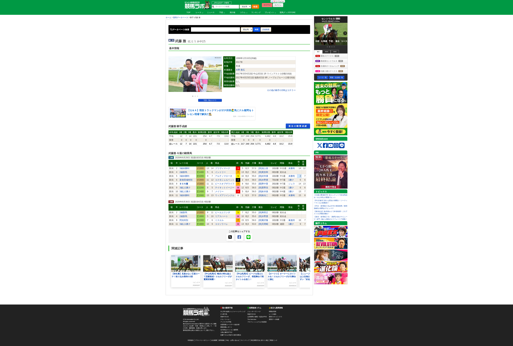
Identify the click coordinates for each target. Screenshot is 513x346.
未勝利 (291, 168)
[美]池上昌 (263, 168)
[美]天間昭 (263, 224)
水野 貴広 (240, 70)
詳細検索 (265, 29)
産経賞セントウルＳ (333, 61)
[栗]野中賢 (263, 184)
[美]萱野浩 (263, 187)
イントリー (220, 172)
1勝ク (291, 180)
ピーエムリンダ (222, 212)
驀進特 (291, 220)
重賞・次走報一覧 (336, 77)
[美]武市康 (263, 176)
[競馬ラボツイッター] (319, 145)
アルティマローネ (223, 176)
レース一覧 (323, 77)
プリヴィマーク (222, 168)
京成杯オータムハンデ (333, 66)
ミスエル (219, 220)
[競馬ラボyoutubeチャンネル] (330, 145)
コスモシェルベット (224, 180)
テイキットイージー (224, 187)
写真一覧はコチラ (210, 100)
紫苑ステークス (332, 56)
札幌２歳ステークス (333, 71)
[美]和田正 (263, 212)
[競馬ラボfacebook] (325, 145)
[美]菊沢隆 (263, 220)
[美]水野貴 (263, 180)
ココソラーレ (221, 224)
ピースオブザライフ (224, 184)
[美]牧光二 (263, 195)
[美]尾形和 (263, 172)
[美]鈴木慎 (263, 191)
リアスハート (221, 216)
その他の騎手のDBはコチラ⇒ (281, 90)
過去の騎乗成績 (298, 126)
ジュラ (291, 184)
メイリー (219, 191)
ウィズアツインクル (224, 195)
